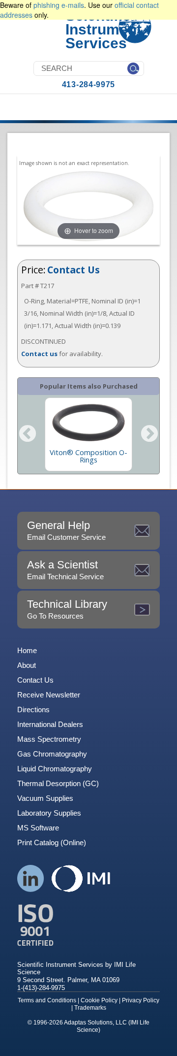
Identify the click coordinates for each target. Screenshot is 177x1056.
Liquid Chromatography (54, 768)
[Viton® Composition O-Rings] (88, 422)
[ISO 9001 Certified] (88, 925)
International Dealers (50, 724)
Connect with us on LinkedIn (30, 878)
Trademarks (90, 1007)
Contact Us (73, 269)
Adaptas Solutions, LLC (95, 1022)
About (26, 665)
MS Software (38, 828)
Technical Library (67, 609)
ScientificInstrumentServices (103, 29)
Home (27, 650)
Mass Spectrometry (49, 739)
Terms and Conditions (47, 1000)
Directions (33, 709)
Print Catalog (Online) (51, 842)
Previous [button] (27, 434)
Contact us (39, 353)
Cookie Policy (99, 1000)
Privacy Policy (140, 1000)
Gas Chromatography (52, 754)
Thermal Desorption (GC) (58, 783)
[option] (88, 434)
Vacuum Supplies (45, 798)
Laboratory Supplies (49, 813)
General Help (66, 530)
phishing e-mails (58, 5)
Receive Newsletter (48, 695)
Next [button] (149, 434)
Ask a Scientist (65, 570)
